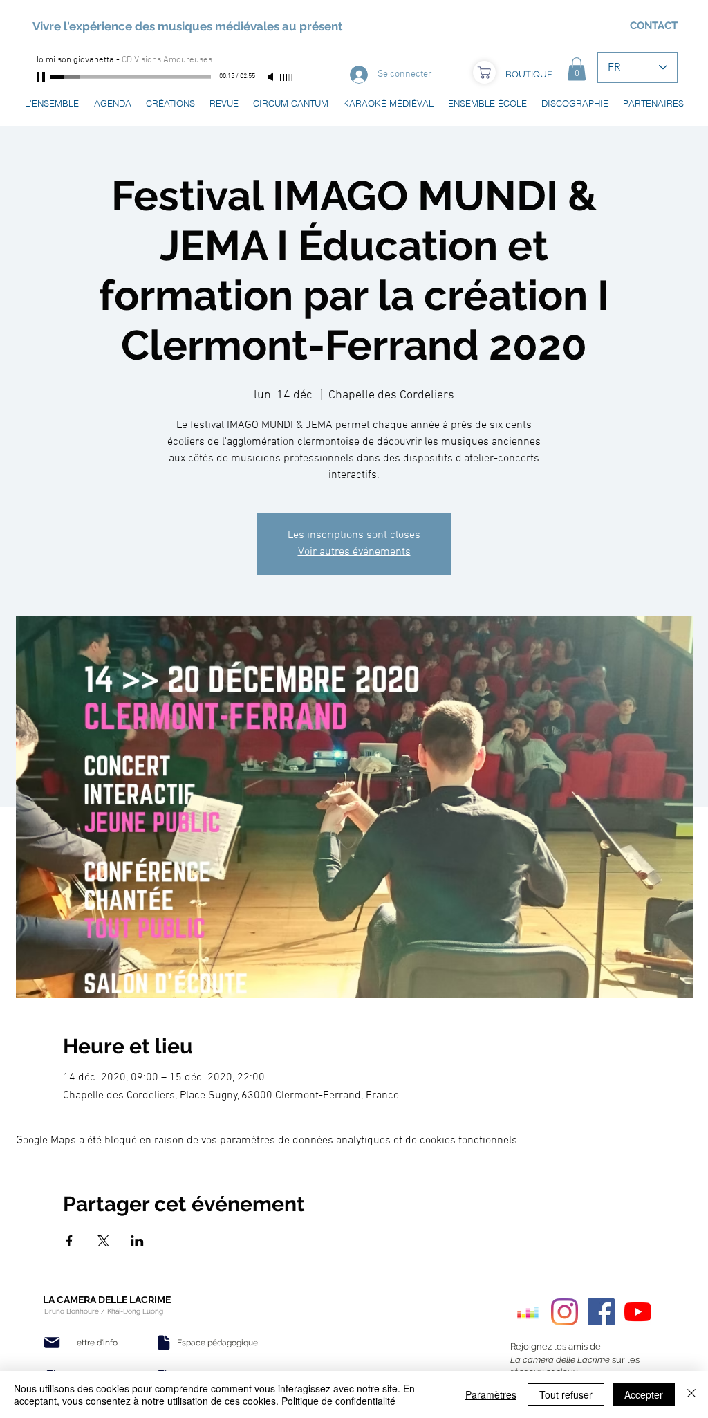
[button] (576, 68)
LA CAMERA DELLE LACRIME (107, 1299)
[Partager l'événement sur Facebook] (69, 1240)
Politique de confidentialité (338, 1401)
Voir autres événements (354, 552)
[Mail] (52, 1343)
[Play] (42, 76)
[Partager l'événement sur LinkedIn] (137, 1240)
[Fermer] (691, 1394)
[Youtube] (637, 1311)
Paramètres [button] (490, 1394)
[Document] (164, 1343)
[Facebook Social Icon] (601, 1311)
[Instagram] (564, 1311)
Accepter (643, 1394)
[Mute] (272, 77)
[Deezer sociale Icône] (527, 1311)
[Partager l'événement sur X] (103, 1240)
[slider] (287, 77)
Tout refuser (566, 1394)
